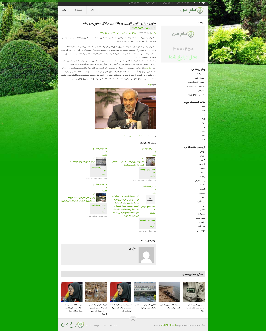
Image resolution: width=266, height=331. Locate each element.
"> (82, 160)
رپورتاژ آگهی (200, 78)
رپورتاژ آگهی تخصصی (196, 82)
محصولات (201, 214)
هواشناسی (201, 230)
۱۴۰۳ (202, 114)
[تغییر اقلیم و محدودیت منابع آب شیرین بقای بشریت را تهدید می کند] (120, 292)
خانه (92, 10)
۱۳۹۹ (202, 131)
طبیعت (122, 32)
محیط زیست (200, 218)
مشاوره (202, 222)
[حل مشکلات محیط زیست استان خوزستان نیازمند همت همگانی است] (72, 292)
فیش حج (201, 90)
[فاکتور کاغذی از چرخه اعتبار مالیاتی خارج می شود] (145, 292)
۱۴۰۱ (202, 123)
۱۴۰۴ (202, 110)
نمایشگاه (201, 226)
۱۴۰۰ (202, 127)
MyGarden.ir (168, 325)
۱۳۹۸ (202, 135)
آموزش (202, 155)
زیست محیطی (200, 180)
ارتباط (64, 10)
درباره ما (78, 10)
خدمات (202, 172)
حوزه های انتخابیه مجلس (195, 86)
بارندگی (128, 32)
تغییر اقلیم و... (149, 3)
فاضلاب (202, 193)
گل (118, 32)
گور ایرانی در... (165, 3)
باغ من (153, 32)
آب (146, 135)
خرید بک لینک (199, 73)
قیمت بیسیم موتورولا (196, 94)
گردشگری (201, 201)
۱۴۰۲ (202, 119)
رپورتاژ (202, 176)
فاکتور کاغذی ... (133, 3)
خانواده (202, 168)
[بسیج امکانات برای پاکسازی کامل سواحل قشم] (169, 292)
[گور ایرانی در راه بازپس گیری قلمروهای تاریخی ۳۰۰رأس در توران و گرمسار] (96, 292)
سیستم (133, 135)
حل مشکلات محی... (182, 3)
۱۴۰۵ (202, 106)
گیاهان (113, 32)
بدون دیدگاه (104, 32)
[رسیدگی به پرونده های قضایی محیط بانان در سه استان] (194, 292)
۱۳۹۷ (202, 139)
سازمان (148, 68)
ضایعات (202, 184)
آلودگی (202, 151)
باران (134, 32)
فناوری (202, 197)
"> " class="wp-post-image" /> (125, 206)
